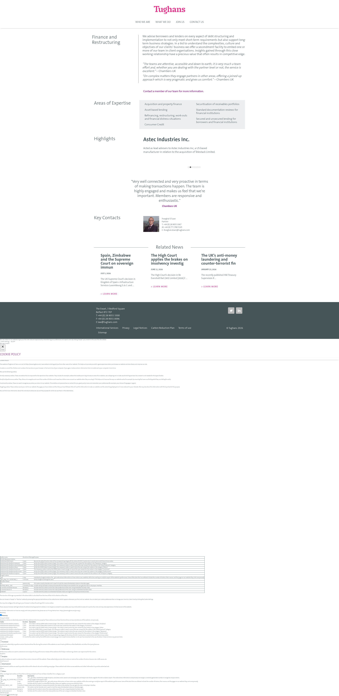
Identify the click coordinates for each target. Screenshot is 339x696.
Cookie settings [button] (5, 341)
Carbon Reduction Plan (162, 328)
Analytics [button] (2, 653)
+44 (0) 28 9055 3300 (109, 316)
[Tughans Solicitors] (169, 10)
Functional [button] (3, 639)
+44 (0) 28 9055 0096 (109, 319)
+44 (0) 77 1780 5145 (173, 227)
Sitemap (102, 333)
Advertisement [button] (4, 661)
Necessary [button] (3, 612)
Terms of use (184, 328)
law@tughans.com (107, 322)
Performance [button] (3, 646)
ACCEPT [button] (13, 341)
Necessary (5, 615)
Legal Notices (140, 328)
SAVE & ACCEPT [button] (4, 693)
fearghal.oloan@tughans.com (177, 230)
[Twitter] (231, 310)
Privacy (125, 328)
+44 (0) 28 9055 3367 (172, 225)
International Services (107, 328)
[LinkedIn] (239, 310)
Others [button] (2, 668)
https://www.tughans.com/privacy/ (70, 610)
